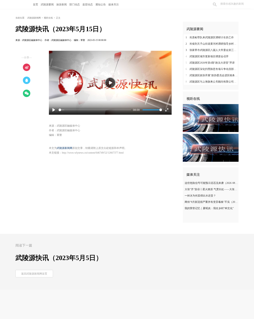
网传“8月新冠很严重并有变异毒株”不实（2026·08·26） (211, 202)
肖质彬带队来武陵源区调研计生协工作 (210, 37)
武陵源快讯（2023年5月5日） (58, 258)
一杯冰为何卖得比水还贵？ (200, 195)
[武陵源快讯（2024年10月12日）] (211, 118)
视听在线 (48, 18)
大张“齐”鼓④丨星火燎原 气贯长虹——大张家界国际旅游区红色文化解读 (211, 189)
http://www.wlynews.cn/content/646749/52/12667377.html (93, 152)
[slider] (95, 110)
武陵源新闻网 (34, 18)
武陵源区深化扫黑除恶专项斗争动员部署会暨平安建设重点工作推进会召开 (212, 69)
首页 (35, 4)
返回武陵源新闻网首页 (34, 273)
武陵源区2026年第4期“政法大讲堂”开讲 (210, 62)
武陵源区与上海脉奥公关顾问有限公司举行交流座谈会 (212, 81)
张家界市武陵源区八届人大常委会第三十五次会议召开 (212, 50)
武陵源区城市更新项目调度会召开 (207, 56)
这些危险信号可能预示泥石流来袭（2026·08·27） (211, 183)
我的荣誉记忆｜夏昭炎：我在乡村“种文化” (209, 208)
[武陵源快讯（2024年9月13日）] (211, 147)
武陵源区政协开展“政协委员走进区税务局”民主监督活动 (212, 75)
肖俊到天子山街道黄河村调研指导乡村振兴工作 (212, 43)
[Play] (110, 82)
